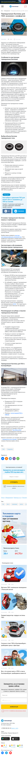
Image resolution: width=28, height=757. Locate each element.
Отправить (14, 482)
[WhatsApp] (17, 458)
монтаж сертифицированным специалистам (11, 236)
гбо (3, 504)
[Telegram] (10, 458)
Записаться (14, 706)
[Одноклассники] (6, 458)
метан (21, 504)
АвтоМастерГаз (17, 430)
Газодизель (10, 449)
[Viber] (14, 458)
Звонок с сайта (14, 728)
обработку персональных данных (18, 710)
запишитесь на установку (9, 439)
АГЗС (14, 304)
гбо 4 (8, 504)
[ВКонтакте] (2, 458)
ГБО (3, 449)
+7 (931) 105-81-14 (6, 728)
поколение (14, 504)
